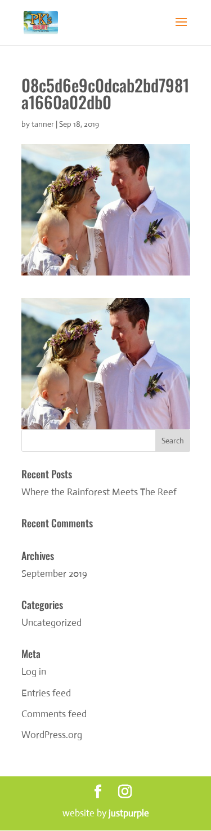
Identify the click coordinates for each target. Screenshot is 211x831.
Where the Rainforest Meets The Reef (99, 492)
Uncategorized (51, 623)
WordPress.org (51, 735)
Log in (33, 672)
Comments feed (54, 714)
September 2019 (54, 574)
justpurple (129, 813)
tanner (43, 124)
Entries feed (46, 693)
